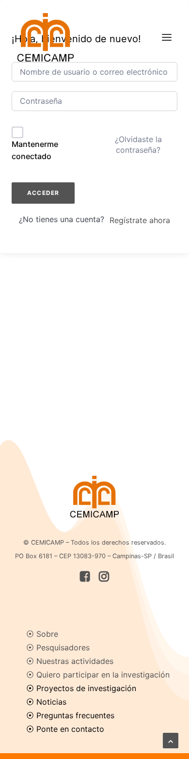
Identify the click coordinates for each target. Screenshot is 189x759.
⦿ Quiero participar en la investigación (98, 674)
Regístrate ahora (140, 220)
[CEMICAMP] (45, 37)
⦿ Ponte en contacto (65, 729)
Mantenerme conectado (35, 150)
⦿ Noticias (46, 702)
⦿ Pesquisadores (58, 647)
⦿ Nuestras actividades (69, 661)
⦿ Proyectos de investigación (81, 688)
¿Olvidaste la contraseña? (138, 144)
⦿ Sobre (42, 634)
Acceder (43, 192)
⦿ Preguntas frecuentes (70, 715)
